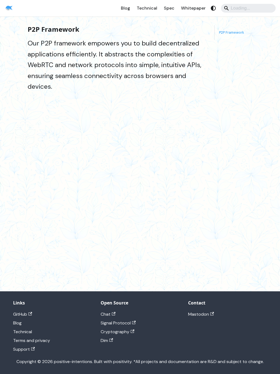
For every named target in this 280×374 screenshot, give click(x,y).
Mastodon (198, 314)
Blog (125, 8)
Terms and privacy (31, 340)
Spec (169, 8)
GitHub (20, 314)
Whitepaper (193, 8)
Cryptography (115, 332)
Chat (105, 314)
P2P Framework (231, 32)
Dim (104, 340)
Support (21, 349)
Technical (147, 8)
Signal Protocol (116, 323)
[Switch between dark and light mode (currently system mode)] (213, 8)
